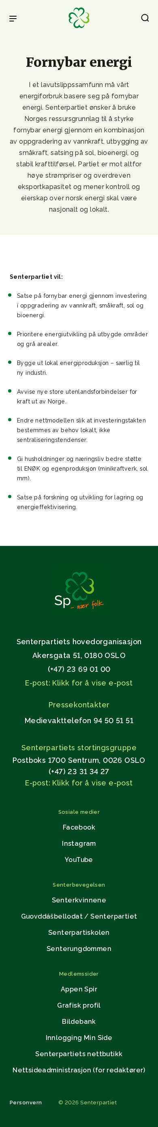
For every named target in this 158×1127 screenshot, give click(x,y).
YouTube (79, 860)
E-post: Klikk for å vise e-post (78, 683)
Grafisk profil (79, 1005)
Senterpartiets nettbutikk (78, 1054)
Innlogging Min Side (79, 1038)
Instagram (79, 843)
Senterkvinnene (79, 900)
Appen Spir (79, 989)
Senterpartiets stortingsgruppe (79, 747)
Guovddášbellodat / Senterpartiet (79, 916)
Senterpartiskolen (79, 932)
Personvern (26, 1102)
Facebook (79, 827)
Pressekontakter (79, 704)
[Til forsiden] (79, 28)
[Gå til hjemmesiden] (79, 613)
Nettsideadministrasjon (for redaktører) (79, 1070)
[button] (145, 19)
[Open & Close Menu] (13, 19)
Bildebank (79, 1021)
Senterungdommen (79, 949)
